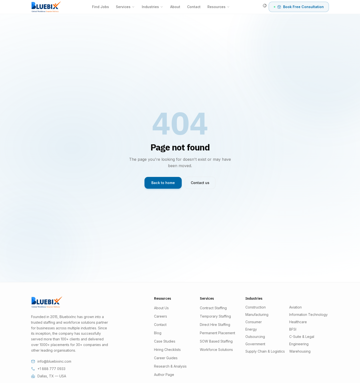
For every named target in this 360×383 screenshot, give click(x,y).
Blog (157, 333)
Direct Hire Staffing (215, 324)
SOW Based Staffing (216, 341)
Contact (194, 7)
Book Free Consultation (303, 7)
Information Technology (308, 314)
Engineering (299, 344)
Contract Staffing (213, 308)
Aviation (295, 307)
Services (123, 7)
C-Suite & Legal (301, 336)
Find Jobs (100, 7)
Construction (255, 307)
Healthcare (298, 322)
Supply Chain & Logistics (265, 351)
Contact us (200, 183)
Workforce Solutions (216, 349)
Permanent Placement (217, 333)
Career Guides (166, 358)
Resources (216, 7)
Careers (160, 316)
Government (255, 344)
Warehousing (300, 351)
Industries (150, 7)
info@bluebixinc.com (54, 361)
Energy (251, 329)
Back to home (163, 183)
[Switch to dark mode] (265, 6)
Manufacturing (256, 314)
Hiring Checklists (167, 349)
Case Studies (164, 341)
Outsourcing (255, 336)
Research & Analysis (170, 366)
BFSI (292, 329)
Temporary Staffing (215, 316)
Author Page (164, 374)
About (175, 7)
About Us (161, 308)
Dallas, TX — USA (51, 376)
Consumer (253, 322)
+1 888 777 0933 (51, 369)
